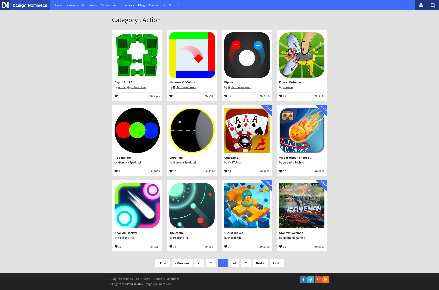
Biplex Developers (184, 87)
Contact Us (157, 5)
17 (229, 95)
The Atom (176, 233)
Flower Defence (290, 82)
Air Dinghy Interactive (132, 87)
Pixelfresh (234, 238)
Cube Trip (176, 158)
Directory (127, 5)
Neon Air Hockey (126, 233)
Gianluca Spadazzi (129, 162)
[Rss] (325, 279)
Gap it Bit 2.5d (125, 82)
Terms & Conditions (166, 279)
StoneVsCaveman (291, 233)
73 (222, 263)
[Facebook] (303, 279)
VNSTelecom (236, 162)
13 (119, 95)
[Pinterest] (318, 279)
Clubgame (231, 158)
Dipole (228, 82)
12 (284, 95)
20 (284, 171)
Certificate (143, 279)
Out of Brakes (233, 233)
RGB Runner (123, 158)
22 (229, 171)
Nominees (89, 5)
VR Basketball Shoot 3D (295, 158)
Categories (108, 5)
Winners (72, 5)
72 (210, 263)
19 (284, 246)
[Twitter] (310, 279)
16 (174, 95)
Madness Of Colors (182, 82)
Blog (141, 5)
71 (199, 263)
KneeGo (288, 87)
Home (58, 5)
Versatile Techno (293, 162)
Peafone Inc (126, 238)
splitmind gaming (294, 238)
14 (229, 246)
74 (234, 263)
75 (245, 263)
